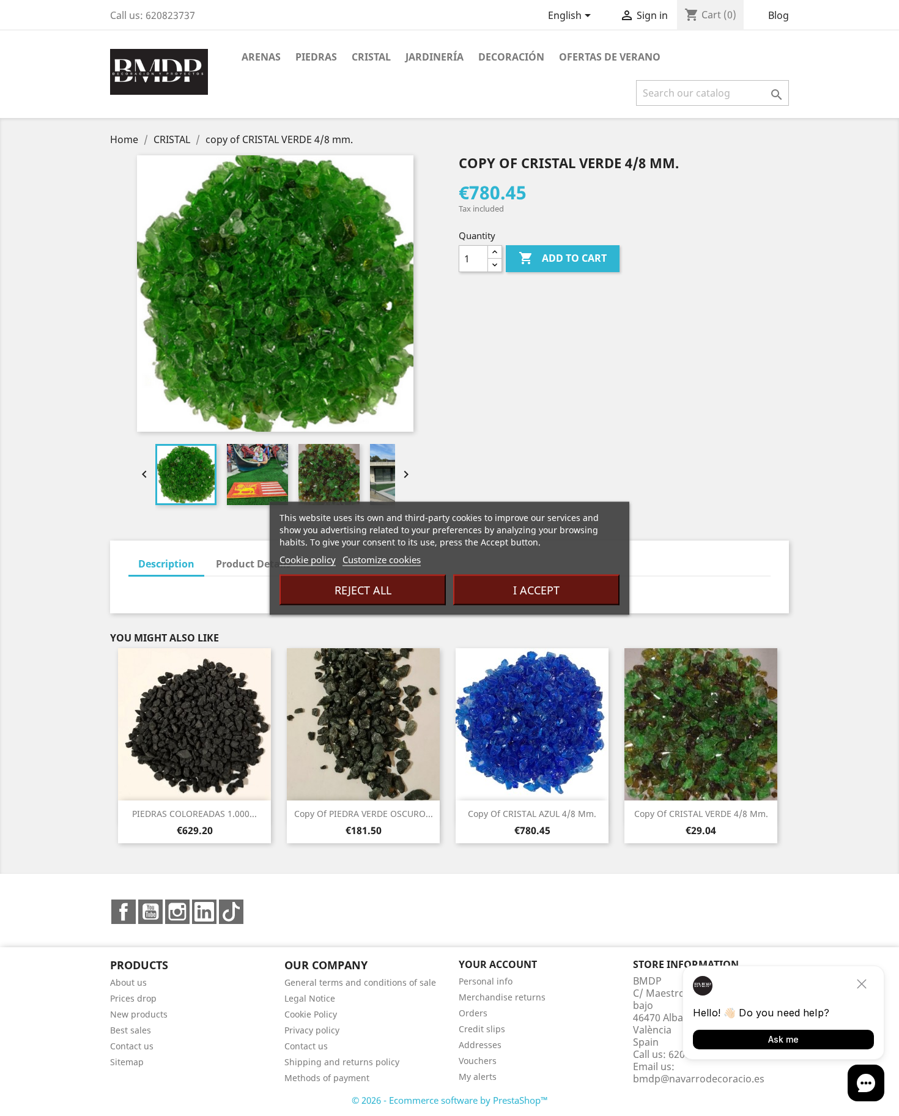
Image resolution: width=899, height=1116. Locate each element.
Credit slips (482, 1029)
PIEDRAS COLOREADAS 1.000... (194, 813)
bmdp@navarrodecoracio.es (698, 1078)
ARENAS (261, 57)
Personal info (485, 981)
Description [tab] (166, 564)
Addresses (480, 1045)
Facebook (123, 912)
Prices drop (133, 998)
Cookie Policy (310, 1014)
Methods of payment (326, 1078)
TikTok (231, 912)
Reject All (363, 589)
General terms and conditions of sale (360, 982)
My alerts (478, 1076)
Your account (498, 964)
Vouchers (478, 1060)
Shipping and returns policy (341, 1062)
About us (128, 982)
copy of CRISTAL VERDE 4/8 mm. (701, 813)
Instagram (177, 912)
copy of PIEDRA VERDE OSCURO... (363, 813)
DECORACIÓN (511, 57)
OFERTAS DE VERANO (609, 57)
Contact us (132, 1046)
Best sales (130, 1030)
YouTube (150, 912)
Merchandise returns (502, 997)
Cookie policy (307, 559)
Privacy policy (311, 1030)
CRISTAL (371, 57)
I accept (536, 589)
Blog (778, 15)
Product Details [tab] (253, 564)
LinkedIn (204, 912)
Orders (473, 1013)
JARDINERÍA (434, 57)
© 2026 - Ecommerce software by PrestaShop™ (450, 1100)
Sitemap (127, 1062)
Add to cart (563, 258)
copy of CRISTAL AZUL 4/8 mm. (532, 813)
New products (139, 1014)
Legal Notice (309, 998)
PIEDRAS (316, 57)
